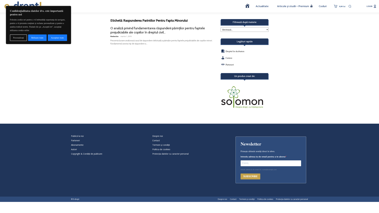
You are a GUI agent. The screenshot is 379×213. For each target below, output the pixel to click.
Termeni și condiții (161, 144)
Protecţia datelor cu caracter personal (170, 153)
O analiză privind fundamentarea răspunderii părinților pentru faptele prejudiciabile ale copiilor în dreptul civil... (157, 30)
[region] (38, 25)
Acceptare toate (57, 37)
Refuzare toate (37, 37)
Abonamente (77, 144)
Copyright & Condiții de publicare (86, 153)
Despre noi (157, 136)
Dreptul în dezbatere (234, 51)
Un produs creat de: (244, 76)
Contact (156, 140)
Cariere (229, 57)
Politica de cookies (161, 149)
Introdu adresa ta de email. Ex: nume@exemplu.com (259, 169)
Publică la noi (77, 136)
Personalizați (18, 37)
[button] (349, 6)
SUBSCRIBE (250, 176)
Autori (74, 149)
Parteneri (230, 64)
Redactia (114, 36)
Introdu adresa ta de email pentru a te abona (263, 156)
